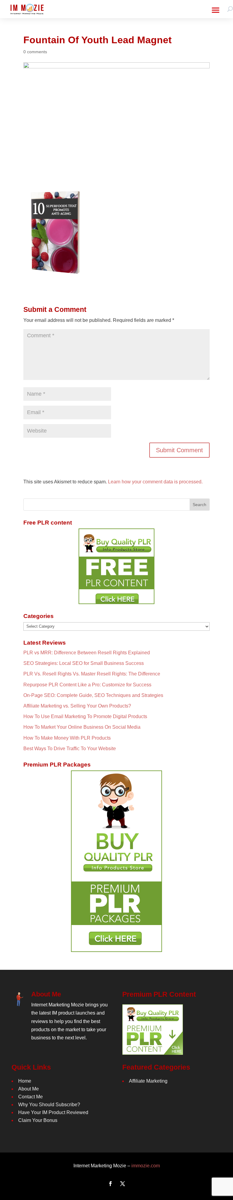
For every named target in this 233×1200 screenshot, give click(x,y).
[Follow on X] (122, 1184)
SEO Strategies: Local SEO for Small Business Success (83, 663)
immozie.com (145, 1165)
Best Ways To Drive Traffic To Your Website (69, 748)
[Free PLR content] (116, 566)
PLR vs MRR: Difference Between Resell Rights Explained (86, 652)
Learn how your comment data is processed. (155, 481)
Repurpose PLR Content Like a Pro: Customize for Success (87, 684)
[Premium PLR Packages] (116, 861)
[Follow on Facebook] (110, 1184)
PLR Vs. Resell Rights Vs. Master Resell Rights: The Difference (91, 673)
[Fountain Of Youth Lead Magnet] (56, 274)
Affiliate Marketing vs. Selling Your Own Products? (77, 705)
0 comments (35, 51)
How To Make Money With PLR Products (67, 738)
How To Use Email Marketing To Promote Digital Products (85, 716)
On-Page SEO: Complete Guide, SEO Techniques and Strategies (93, 695)
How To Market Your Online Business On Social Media (81, 727)
